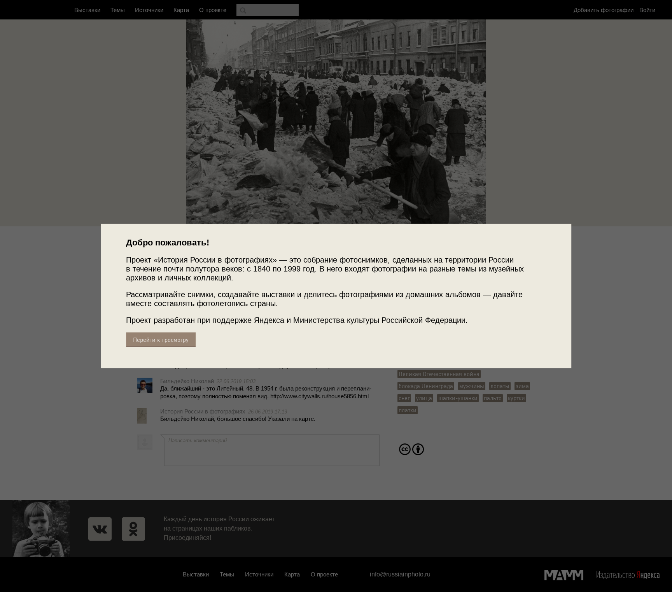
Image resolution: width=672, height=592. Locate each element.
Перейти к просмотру (161, 339)
